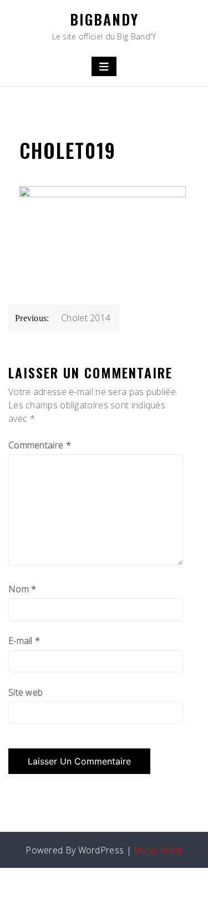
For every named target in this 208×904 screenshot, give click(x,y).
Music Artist (158, 850)
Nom (22, 589)
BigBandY (104, 19)
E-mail (24, 641)
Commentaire (39, 445)
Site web (25, 692)
